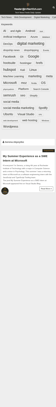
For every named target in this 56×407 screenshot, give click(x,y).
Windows (45, 120)
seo (22, 95)
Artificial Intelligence (14, 36)
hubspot (9, 70)
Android (30, 30)
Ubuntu (8, 114)
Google (33, 56)
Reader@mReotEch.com (28, 9)
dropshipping (31, 50)
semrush (9, 95)
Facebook (9, 56)
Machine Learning (13, 76)
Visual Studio (25, 114)
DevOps (8, 43)
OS (43, 83)
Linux (33, 69)
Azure (34, 36)
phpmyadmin (8, 89)
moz (24, 83)
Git (21, 56)
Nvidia (34, 83)
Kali (22, 69)
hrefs (39, 63)
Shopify (34, 95)
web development (10, 120)
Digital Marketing (42, 17)
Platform (23, 88)
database (46, 37)
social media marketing (18, 108)
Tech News (6, 17)
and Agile (15, 30)
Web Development (22, 17)
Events (46, 50)
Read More (46, 189)
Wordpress (10, 126)
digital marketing (30, 43)
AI (4, 30)
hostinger (26, 62)
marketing (35, 76)
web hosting (29, 120)
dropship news (11, 50)
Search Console (41, 89)
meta (49, 76)
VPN (40, 115)
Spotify (43, 108)
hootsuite (9, 63)
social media (11, 101)
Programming (48, 150)
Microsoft (10, 83)
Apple (41, 31)
